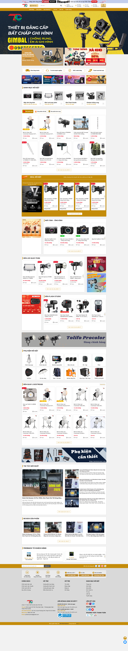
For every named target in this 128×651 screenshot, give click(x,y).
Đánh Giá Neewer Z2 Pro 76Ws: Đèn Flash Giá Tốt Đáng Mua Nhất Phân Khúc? (41, 498)
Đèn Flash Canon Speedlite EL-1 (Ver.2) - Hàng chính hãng (97, 315)
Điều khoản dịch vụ (48, 590)
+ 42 (101, 96)
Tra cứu (87, 5)
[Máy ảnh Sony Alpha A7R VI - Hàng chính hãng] (83, 230)
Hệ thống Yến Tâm (99, 575)
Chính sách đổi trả (26, 588)
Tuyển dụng (68, 9)
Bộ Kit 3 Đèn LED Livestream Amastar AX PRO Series (30, 133)
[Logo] (25, 5)
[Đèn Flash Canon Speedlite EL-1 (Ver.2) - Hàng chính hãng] (98, 306)
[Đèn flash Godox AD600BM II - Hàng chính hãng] (64, 149)
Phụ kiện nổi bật (30, 351)
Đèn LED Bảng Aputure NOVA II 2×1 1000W (29, 277)
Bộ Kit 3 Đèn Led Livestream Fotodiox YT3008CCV (45, 432)
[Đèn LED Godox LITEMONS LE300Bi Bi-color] (64, 122)
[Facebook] (99, 566)
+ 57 (38, 96)
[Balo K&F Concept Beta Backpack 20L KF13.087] (97, 149)
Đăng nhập (67, 586)
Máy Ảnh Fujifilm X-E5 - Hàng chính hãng (50, 239)
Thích (25, 138)
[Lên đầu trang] (125, 634)
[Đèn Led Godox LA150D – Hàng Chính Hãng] (67, 190)
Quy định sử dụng (26, 590)
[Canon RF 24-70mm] (31, 304)
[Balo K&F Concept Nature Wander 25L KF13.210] (47, 149)
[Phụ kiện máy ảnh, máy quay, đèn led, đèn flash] (64, 455)
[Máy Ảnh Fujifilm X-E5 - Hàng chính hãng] (51, 230)
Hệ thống (79, 5)
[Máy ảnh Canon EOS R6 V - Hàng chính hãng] (67, 230)
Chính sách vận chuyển (27, 586)
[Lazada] (90, 603)
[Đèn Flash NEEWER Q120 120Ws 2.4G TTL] (51, 306)
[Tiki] (93, 603)
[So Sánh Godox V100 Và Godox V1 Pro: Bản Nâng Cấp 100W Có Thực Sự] (72, 493)
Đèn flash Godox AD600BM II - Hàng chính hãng (64, 159)
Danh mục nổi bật (31, 88)
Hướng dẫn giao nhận (48, 588)
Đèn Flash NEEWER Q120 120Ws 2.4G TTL (51, 315)
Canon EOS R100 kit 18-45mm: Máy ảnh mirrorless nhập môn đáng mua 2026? (92, 470)
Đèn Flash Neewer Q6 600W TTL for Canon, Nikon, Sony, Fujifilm (81, 315)
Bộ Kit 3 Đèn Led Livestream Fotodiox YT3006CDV (79, 432)
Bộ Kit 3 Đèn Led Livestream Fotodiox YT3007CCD (62, 432)
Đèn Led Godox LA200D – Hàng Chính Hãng (98, 199)
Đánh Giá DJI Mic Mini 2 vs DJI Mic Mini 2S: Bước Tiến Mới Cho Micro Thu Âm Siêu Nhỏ (92, 480)
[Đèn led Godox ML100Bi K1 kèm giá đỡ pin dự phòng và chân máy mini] (80, 149)
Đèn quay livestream (33, 384)
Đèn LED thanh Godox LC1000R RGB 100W (96, 133)
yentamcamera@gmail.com (32, 614)
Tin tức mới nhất (31, 466)
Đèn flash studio (53, 296)
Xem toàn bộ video (63, 541)
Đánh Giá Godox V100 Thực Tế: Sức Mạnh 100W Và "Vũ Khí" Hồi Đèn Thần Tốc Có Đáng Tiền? (92, 499)
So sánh (35, 138)
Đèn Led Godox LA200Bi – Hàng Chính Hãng (82, 199)
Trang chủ (24, 9)
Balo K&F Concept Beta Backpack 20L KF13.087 (97, 159)
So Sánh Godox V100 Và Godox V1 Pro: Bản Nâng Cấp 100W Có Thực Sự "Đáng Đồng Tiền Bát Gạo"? (91, 490)
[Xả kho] (85, 57)
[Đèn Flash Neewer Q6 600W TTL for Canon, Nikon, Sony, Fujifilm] (83, 306)
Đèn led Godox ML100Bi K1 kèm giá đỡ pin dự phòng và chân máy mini (81, 159)
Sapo (77, 623)
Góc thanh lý (47, 9)
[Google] (105, 566)
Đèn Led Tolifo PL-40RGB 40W (29, 405)
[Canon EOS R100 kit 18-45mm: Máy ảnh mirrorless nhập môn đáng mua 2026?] (72, 473)
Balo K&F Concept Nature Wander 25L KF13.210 (46, 159)
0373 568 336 (71, 575)
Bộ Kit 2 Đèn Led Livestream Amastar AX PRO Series (47, 133)
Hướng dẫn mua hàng (48, 584)
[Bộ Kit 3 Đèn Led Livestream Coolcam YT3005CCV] (97, 422)
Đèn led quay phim (31, 258)
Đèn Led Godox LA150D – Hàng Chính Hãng (66, 199)
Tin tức (55, 9)
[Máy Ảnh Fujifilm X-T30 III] (98, 230)
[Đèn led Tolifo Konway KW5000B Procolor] (96, 265)
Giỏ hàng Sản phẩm (96, 5)
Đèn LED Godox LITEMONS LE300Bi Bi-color (64, 133)
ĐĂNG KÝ (47, 566)
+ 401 (79, 96)
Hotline (70, 5)
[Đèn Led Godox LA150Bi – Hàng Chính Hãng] (51, 190)
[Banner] (42, 57)
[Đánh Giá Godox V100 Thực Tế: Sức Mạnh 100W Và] (72, 502)
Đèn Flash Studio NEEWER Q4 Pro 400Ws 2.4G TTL (66, 315)
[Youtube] (102, 566)
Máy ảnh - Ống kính (53, 220)
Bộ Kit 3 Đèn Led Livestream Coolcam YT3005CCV (96, 432)
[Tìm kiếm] (61, 5)
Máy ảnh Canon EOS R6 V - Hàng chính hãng (66, 239)
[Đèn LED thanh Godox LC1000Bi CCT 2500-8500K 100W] (30, 149)
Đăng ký (67, 588)
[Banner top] (64, 1)
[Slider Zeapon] (32, 79)
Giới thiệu (31, 9)
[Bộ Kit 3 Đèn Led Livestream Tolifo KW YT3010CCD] (97, 394)
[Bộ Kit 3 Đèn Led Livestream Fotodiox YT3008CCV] (47, 422)
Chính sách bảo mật (27, 584)
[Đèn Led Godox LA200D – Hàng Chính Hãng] (98, 190)
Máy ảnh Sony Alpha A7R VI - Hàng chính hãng (82, 239)
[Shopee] (87, 603)
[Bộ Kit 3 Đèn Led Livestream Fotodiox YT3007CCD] (64, 422)
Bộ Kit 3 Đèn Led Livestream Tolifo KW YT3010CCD (96, 405)
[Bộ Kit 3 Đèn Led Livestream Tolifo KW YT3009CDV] (30, 422)
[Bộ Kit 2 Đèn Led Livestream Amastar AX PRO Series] (47, 122)
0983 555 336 (85, 575)
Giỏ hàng (67, 590)
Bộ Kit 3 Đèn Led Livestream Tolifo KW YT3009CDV (28, 432)
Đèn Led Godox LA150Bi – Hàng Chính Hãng (50, 199)
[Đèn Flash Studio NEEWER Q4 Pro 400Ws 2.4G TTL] (67, 306)
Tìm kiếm (67, 584)
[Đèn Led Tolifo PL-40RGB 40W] (30, 394)
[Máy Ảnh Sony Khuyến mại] (31, 228)
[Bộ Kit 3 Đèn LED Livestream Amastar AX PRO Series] (30, 122)
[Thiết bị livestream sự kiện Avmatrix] (53, 79)
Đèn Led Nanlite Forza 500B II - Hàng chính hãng (75, 277)
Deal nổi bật (35, 177)
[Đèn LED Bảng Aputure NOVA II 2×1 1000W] (29, 268)
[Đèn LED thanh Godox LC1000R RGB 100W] (97, 122)
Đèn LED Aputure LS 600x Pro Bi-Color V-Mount (59, 277)
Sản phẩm (38, 9)
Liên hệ (61, 9)
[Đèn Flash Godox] (96, 79)
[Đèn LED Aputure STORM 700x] (45, 268)
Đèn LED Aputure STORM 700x (45, 277)
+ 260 (58, 96)
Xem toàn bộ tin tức (63, 511)
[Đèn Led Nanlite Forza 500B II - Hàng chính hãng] (77, 268)
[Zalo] (96, 566)
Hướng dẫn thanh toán (49, 586)
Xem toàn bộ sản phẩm (63, 170)
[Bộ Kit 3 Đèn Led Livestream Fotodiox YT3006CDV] (80, 422)
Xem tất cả (102, 384)
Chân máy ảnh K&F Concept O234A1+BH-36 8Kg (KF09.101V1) (81, 133)
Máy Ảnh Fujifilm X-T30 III (98, 239)
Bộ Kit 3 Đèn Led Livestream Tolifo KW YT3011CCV (79, 405)
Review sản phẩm (31, 519)
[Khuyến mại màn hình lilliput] (75, 79)
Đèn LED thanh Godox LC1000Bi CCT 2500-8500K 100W (30, 159)
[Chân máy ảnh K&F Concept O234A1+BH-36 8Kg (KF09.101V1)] (80, 122)
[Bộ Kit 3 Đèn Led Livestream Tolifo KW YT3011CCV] (80, 394)
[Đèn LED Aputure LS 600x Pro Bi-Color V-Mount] (61, 268)
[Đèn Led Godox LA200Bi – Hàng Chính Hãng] (82, 190)
